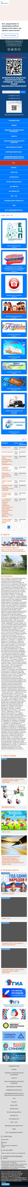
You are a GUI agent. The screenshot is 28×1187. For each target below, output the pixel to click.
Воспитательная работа (14, 182)
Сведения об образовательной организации (14, 130)
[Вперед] (17, 530)
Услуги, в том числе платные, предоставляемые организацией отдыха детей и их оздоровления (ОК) (7, 460)
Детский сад (14, 186)
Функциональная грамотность (14, 200)
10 (14, 530)
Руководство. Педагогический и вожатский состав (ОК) (6, 476)
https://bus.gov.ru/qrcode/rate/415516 (14, 115)
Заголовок (5, 443)
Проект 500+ (14, 172)
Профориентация (14, 120)
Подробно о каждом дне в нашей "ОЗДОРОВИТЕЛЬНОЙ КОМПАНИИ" (7, 488)
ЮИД (14, 205)
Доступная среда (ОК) (7, 452)
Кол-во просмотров (22, 443)
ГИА (13, 163)
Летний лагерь (14, 177)
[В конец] (19, 530)
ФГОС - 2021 (14, 196)
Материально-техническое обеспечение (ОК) (6, 468)
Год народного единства (10, 548)
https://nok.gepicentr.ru (21, 57)
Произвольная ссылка (14, 45)
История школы (6, 576)
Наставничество (14, 191)
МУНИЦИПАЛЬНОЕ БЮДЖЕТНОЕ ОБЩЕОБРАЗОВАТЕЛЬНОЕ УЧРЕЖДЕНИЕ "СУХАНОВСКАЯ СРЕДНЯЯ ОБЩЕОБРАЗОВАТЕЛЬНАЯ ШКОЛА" (14, 82)
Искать (23, 92)
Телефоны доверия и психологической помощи (7, 521)
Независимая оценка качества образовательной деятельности (14, 157)
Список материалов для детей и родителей (14, 141)
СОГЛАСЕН (5, 1184)
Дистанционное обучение (14, 147)
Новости (14, 136)
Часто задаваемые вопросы (13, 210)
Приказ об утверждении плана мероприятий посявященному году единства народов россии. (13, 550)
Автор (16, 443)
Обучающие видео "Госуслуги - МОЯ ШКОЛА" (6, 494)
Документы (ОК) (6, 447)
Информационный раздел (13, 152)
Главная (14, 125)
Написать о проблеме (10, 35)
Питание (13, 167)
